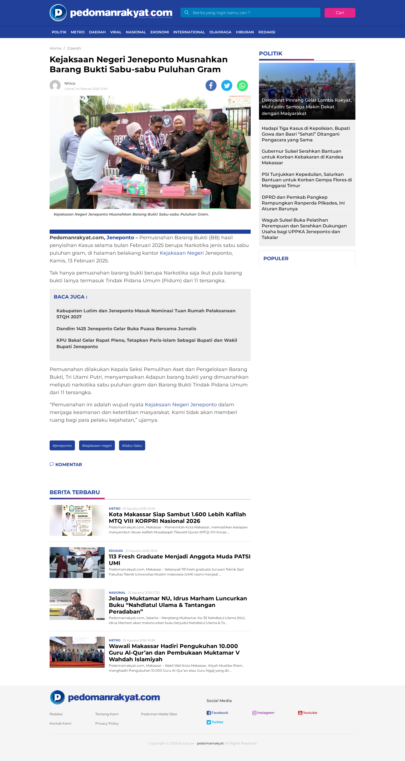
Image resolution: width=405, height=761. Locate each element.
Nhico (69, 83)
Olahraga (220, 32)
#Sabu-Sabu (132, 445)
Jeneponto (120, 238)
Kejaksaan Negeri (182, 253)
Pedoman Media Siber (159, 714)
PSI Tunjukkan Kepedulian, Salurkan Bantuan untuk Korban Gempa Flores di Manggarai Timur (307, 180)
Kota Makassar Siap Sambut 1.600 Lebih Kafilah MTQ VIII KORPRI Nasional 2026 (177, 517)
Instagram (265, 713)
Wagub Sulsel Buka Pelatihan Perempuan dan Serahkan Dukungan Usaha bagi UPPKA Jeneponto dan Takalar (304, 228)
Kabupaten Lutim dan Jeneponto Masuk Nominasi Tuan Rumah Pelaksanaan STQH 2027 (146, 313)
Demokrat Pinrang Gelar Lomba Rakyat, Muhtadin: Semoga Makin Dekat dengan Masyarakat (307, 107)
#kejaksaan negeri (97, 445)
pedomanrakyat (210, 743)
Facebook (219, 713)
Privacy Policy (107, 723)
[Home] (111, 12)
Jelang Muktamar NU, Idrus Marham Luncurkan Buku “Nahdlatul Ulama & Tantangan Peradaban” (178, 605)
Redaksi (266, 32)
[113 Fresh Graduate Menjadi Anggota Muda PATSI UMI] (77, 562)
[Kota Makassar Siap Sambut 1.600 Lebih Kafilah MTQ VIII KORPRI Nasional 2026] (77, 520)
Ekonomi (159, 32)
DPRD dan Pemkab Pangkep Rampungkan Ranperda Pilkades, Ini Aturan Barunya (303, 203)
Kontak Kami (60, 723)
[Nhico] (56, 85)
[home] (105, 697)
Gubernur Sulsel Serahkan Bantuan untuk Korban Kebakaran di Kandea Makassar (302, 157)
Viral (115, 32)
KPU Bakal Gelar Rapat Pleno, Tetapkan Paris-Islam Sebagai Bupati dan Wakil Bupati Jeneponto (146, 343)
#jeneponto (62, 445)
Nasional (136, 32)
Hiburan (245, 32)
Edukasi (116, 551)
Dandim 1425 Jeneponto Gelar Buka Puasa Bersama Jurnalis (126, 328)
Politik (59, 32)
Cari (340, 12)
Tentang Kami (106, 714)
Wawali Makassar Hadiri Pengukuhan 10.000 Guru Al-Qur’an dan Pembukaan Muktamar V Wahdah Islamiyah (174, 653)
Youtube (309, 713)
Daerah (97, 32)
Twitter (217, 722)
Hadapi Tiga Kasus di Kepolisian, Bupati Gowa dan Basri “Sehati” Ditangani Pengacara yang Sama (306, 134)
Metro (78, 32)
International (189, 32)
